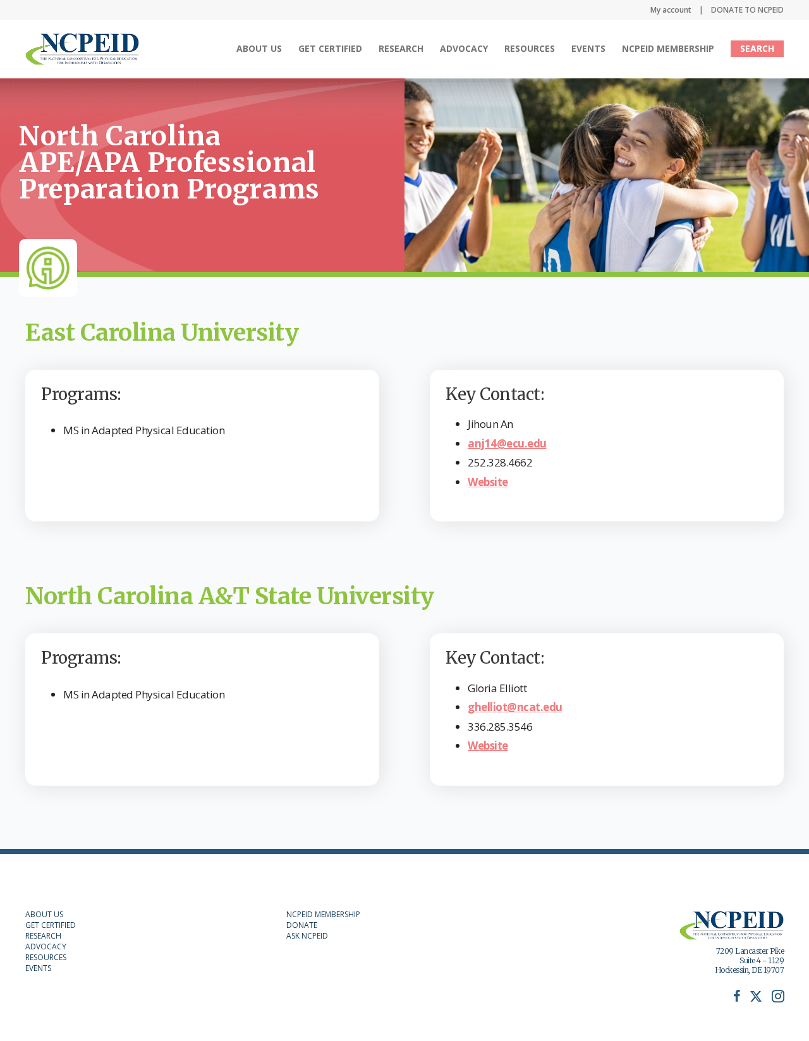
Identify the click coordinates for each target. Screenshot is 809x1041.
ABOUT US (44, 914)
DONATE (301, 925)
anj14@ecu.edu (507, 443)
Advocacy (464, 48)
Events (588, 48)
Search (757, 48)
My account (670, 9)
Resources (529, 48)
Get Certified (330, 48)
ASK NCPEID (307, 935)
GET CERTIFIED (50, 925)
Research (401, 48)
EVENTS (38, 968)
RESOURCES (45, 957)
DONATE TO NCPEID (747, 9)
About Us (259, 48)
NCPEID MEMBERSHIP (668, 48)
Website (488, 482)
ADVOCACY (45, 946)
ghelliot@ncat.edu (515, 707)
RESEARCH (43, 935)
